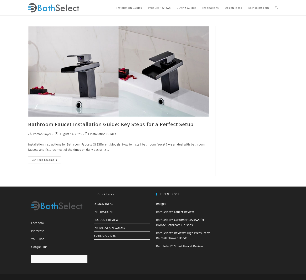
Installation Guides (103, 134)
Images (161, 204)
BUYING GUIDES (105, 236)
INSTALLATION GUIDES (109, 228)
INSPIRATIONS (103, 212)
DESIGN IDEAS (103, 204)
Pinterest (37, 231)
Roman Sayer (42, 134)
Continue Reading (46, 160)
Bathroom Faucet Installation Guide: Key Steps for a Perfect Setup (111, 124)
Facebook (37, 223)
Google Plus (39, 247)
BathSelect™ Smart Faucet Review (179, 246)
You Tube (37, 239)
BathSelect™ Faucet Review (175, 212)
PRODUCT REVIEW (106, 220)
